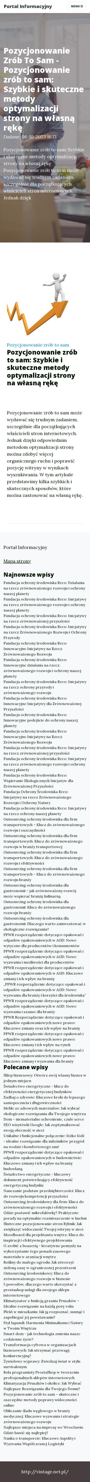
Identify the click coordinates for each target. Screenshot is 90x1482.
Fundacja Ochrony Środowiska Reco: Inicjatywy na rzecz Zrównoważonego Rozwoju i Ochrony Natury (37, 797)
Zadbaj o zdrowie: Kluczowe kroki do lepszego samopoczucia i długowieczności (44, 1100)
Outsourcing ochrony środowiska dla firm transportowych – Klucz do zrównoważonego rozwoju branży (44, 874)
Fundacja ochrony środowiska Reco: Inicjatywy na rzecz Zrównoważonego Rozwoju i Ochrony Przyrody (45, 632)
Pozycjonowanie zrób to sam (38, 345)
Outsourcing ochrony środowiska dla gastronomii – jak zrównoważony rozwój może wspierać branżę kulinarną (39, 890)
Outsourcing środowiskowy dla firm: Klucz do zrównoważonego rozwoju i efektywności (43, 1204)
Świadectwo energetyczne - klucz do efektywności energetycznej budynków (37, 1089)
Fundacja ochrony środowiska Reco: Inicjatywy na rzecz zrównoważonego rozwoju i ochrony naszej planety (44, 604)
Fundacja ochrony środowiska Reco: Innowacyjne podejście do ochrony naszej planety (40, 720)
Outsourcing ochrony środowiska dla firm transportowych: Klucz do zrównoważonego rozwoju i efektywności (43, 857)
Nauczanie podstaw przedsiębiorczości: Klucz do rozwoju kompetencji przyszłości (44, 1193)
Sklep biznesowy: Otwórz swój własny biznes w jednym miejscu (44, 1078)
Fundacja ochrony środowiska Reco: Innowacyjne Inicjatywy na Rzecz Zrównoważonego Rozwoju (35, 648)
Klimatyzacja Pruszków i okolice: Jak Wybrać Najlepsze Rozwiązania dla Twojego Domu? (42, 1386)
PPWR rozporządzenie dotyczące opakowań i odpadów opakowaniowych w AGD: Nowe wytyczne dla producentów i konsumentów (43, 940)
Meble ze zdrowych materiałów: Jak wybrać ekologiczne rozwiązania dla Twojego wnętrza (44, 1111)
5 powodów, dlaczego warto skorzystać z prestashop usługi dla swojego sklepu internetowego (40, 1289)
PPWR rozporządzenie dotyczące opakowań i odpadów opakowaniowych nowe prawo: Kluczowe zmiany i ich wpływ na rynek (43, 1039)
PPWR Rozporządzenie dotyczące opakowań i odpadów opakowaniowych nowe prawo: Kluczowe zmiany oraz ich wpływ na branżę (43, 1022)
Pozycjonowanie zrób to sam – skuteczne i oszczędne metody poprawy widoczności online (41, 1400)
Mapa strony (17, 561)
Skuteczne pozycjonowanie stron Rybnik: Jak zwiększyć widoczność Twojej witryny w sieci (43, 1226)
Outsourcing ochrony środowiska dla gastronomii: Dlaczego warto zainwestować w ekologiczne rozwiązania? (44, 923)
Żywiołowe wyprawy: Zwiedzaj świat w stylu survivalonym (41, 1364)
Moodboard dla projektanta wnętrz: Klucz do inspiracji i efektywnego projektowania (43, 1237)
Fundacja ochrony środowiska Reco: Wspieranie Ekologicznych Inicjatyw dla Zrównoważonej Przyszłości (38, 780)
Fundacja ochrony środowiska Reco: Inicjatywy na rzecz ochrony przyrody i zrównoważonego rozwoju (44, 687)
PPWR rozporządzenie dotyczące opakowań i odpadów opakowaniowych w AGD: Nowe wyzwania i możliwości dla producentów (43, 956)
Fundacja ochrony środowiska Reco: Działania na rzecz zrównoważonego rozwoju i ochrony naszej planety (44, 588)
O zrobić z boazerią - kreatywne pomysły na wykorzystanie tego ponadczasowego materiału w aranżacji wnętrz (42, 1251)
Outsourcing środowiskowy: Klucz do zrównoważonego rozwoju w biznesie (36, 1276)
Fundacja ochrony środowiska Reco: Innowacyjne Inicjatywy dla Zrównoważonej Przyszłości (42, 703)
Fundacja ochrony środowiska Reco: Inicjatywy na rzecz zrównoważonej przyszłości (44, 618)
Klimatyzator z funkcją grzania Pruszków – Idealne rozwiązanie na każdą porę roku (41, 1303)
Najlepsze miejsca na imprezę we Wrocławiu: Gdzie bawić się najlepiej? (43, 1430)
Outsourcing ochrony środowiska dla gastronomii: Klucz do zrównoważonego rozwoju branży (39, 907)
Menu (76, 6)
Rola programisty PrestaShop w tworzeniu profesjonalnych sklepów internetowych (41, 1375)
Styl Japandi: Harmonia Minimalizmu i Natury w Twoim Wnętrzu (43, 1325)
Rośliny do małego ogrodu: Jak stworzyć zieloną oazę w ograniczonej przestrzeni (39, 1265)
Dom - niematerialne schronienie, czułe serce (43, 1119)
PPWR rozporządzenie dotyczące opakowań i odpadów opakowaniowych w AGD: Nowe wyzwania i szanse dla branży (43, 1006)
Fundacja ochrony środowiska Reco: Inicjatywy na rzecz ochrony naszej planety (44, 811)
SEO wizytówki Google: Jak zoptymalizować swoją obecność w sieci (41, 1127)
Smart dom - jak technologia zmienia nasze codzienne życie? (41, 1336)
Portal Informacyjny (28, 6)
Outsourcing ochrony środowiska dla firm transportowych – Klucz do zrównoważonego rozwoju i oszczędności (44, 824)
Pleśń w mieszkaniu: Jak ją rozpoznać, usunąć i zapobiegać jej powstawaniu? (43, 1314)
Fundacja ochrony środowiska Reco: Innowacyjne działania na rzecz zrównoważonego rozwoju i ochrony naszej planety (42, 667)
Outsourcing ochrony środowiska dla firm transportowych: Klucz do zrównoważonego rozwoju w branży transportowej (43, 841)
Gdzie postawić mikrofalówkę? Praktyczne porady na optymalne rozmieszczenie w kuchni (45, 1215)
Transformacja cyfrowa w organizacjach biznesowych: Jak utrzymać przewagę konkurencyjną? (39, 1350)
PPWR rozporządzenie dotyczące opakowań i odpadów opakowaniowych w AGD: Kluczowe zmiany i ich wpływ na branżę (43, 973)
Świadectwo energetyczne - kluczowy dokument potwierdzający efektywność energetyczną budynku (38, 1179)
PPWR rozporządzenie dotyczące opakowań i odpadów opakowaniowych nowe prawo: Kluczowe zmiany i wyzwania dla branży (43, 1055)
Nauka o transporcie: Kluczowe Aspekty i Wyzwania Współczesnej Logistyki (39, 1441)
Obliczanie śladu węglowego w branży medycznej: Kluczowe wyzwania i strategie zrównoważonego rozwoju (41, 1416)
